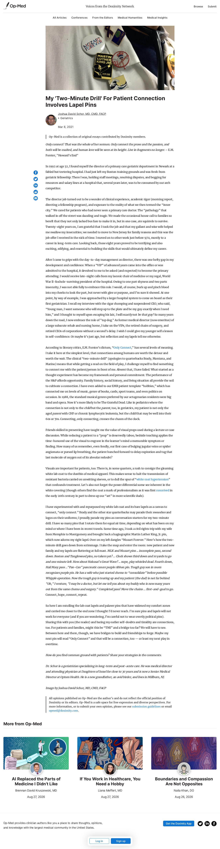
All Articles (60, 17)
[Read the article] (36, 753)
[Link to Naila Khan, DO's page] (184, 769)
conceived (162, 490)
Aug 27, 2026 (24, 796)
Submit (212, 6)
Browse (198, 6)
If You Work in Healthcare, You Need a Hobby (110, 781)
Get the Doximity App (178, 823)
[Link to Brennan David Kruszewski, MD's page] (36, 769)
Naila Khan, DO (184, 790)
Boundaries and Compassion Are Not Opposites (184, 781)
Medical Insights (157, 17)
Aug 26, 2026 (172, 796)
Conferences (79, 17)
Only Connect (122, 347)
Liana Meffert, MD (110, 790)
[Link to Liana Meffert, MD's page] (110, 769)
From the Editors (102, 17)
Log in (99, 841)
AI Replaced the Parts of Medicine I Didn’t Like (36, 781)
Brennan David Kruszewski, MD (36, 790)
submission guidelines (146, 706)
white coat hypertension (152, 479)
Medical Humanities (130, 17)
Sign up (120, 841)
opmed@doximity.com (63, 710)
